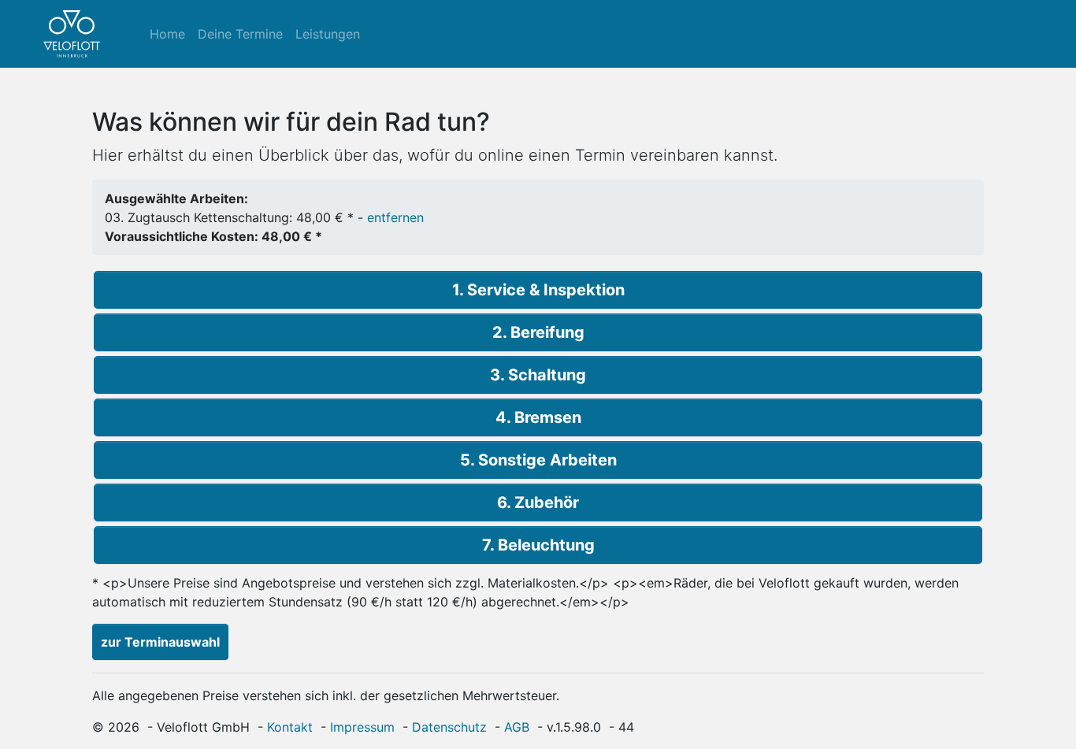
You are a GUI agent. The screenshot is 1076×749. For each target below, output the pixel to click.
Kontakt (290, 727)
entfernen (395, 217)
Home (167, 34)
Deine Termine (240, 34)
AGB (516, 727)
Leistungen (327, 34)
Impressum (362, 727)
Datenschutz (449, 727)
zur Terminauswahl (160, 642)
